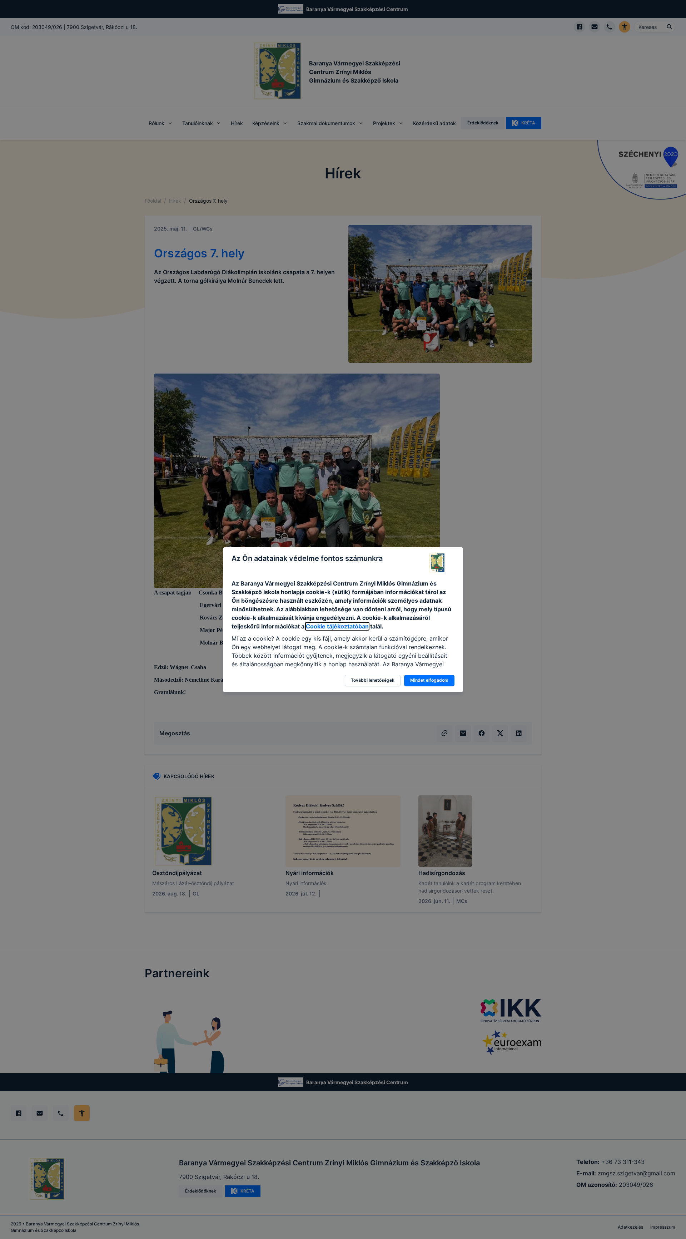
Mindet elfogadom (429, 680)
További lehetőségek (372, 680)
